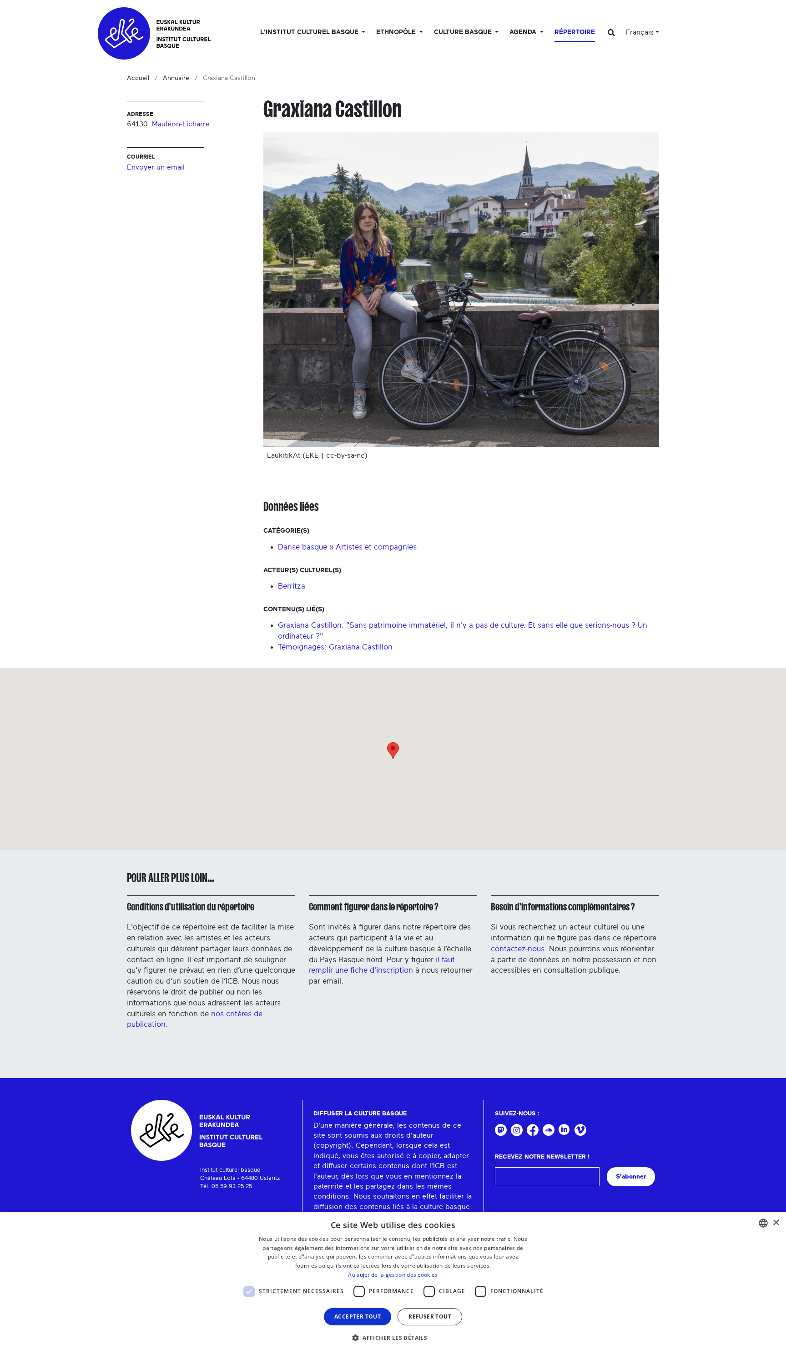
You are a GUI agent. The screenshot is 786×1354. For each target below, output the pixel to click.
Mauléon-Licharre (181, 124)
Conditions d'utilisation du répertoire (190, 906)
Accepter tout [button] (357, 1316)
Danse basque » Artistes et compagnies (347, 547)
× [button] (775, 1222)
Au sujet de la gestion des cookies (393, 1275)
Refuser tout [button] (429, 1316)
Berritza (291, 586)
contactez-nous (517, 949)
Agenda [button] (523, 32)
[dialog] (393, 1283)
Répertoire (574, 32)
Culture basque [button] (464, 32)
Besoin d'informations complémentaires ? (563, 906)
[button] (393, 1337)
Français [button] (640, 32)
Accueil (138, 78)
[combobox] (763, 1223)
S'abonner (631, 1176)
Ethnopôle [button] (397, 32)
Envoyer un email (156, 167)
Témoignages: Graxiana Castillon (335, 647)
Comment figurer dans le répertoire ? (373, 906)
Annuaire (176, 78)
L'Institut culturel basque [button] (310, 32)
